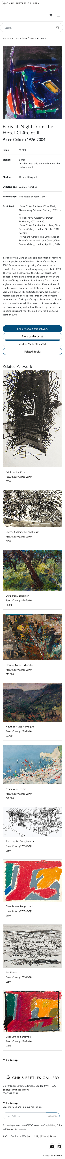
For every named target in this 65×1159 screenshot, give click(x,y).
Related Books (32, 351)
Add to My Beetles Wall (32, 344)
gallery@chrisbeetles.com (16, 1089)
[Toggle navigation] (58, 15)
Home (6, 38)
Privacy (44, 1136)
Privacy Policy (56, 1125)
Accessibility (33, 1136)
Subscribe (53, 1115)
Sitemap (53, 1136)
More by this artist (32, 336)
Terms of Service (13, 1128)
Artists (15, 38)
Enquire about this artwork (32, 328)
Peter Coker (27, 38)
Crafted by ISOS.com (52, 1155)
